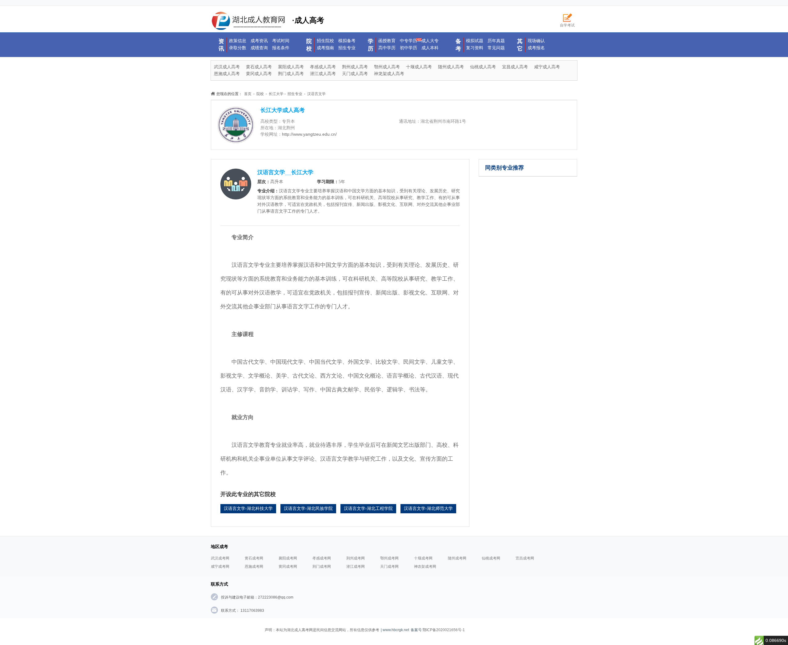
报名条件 (280, 47)
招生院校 (325, 40)
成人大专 (430, 40)
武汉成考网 (220, 558)
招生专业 (347, 47)
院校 (309, 45)
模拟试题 (474, 40)
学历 (370, 45)
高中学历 (387, 47)
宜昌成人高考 (515, 66)
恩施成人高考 (227, 73)
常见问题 (496, 47)
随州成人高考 (451, 66)
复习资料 (474, 47)
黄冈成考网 (288, 566)
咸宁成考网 (220, 566)
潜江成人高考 (323, 73)
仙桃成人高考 (483, 66)
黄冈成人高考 (259, 73)
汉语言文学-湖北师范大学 (428, 508)
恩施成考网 (254, 566)
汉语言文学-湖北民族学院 (308, 508)
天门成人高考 (355, 73)
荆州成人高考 (355, 66)
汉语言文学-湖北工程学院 (368, 508)
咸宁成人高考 (547, 66)
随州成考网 (457, 558)
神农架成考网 (425, 566)
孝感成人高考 (323, 66)
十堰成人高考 (419, 66)
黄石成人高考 (259, 66)
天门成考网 (389, 566)
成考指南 (325, 47)
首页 (247, 94)
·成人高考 (308, 20)
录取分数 (237, 47)
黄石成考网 (254, 558)
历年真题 (496, 40)
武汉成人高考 (227, 66)
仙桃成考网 (491, 558)
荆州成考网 (355, 558)
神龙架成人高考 (389, 73)
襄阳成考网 (288, 558)
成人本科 (430, 47)
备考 (458, 45)
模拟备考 (347, 40)
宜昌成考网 (525, 558)
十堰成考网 (423, 558)
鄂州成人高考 (387, 66)
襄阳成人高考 (291, 66)
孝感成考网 (321, 558)
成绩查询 (259, 47)
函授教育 (387, 40)
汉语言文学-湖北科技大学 (248, 508)
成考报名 (536, 47)
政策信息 (237, 40)
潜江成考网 (355, 566)
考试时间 (280, 40)
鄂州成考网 (389, 558)
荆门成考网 (321, 566)
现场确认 (536, 40)
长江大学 (276, 94)
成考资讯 (259, 40)
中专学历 (408, 40)
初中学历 (408, 47)
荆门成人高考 (291, 73)
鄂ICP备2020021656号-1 (444, 630)
